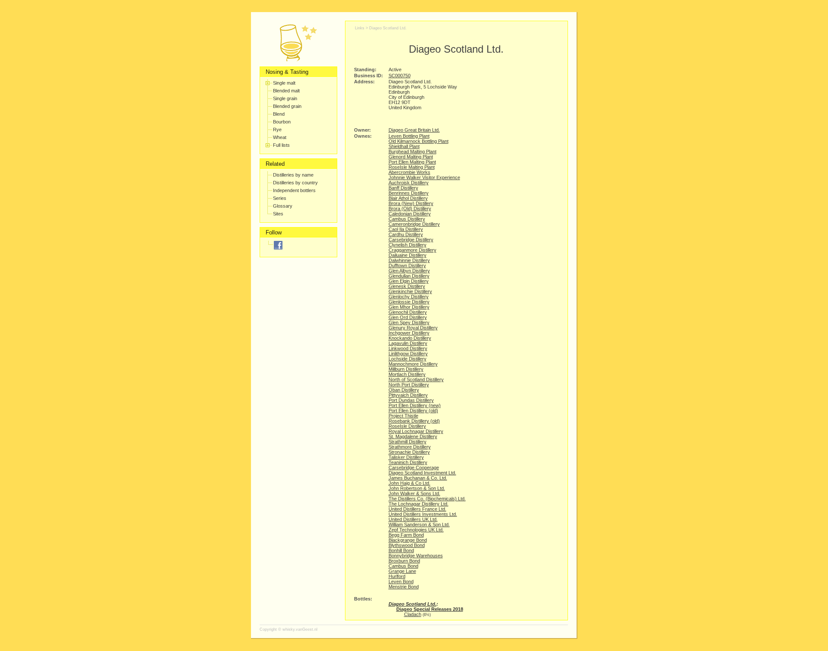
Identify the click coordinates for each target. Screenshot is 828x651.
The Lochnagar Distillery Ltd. (418, 503)
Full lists (281, 145)
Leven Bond (401, 581)
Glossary (282, 206)
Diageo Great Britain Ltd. (414, 130)
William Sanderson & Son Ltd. (419, 524)
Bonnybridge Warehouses (416, 555)
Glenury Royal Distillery (413, 327)
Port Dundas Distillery (411, 400)
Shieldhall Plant (404, 146)
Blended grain (287, 106)
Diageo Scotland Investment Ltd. (422, 472)
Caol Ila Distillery (406, 229)
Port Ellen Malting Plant (412, 161)
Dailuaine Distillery (408, 255)
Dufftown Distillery (407, 265)
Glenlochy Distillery (409, 296)
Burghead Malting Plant (412, 151)
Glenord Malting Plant (411, 156)
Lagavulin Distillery (408, 343)
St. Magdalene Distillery (413, 436)
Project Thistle (403, 415)
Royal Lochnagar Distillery (416, 431)
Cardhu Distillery (406, 234)
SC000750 (400, 75)
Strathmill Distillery (408, 441)
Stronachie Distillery (409, 452)
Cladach (412, 614)
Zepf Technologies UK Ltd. (416, 529)
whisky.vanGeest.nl (299, 629)
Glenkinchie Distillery (410, 291)
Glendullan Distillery (409, 275)
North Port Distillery (409, 384)
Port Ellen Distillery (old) (413, 410)
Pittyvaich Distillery (408, 395)
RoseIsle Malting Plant (412, 167)
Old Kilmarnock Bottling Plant (418, 141)
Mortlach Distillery (407, 374)
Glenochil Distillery (408, 312)
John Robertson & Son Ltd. (417, 488)
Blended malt (286, 90)
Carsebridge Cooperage (414, 467)
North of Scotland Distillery (416, 379)
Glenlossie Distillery (409, 301)
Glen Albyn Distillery (409, 270)
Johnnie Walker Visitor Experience (424, 177)
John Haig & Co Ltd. (409, 483)
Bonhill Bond (401, 550)
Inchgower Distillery (409, 332)
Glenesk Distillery (407, 286)
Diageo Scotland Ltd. (388, 28)
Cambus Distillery (407, 218)
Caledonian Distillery (410, 213)
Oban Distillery (404, 389)
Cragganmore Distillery (412, 250)
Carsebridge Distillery (411, 239)
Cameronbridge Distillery (414, 224)
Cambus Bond (403, 566)
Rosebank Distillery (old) (414, 420)
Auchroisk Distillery (409, 182)
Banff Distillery (403, 187)
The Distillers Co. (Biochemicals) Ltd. (427, 498)
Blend (279, 114)
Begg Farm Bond (406, 534)
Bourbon (282, 121)
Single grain (285, 98)
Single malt (284, 82)
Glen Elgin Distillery (409, 281)
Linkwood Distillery (408, 348)
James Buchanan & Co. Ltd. (418, 477)
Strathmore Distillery (410, 446)
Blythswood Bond (407, 545)
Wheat (279, 137)
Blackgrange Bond (408, 540)
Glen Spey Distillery (409, 322)
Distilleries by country (295, 182)
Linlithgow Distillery (408, 353)
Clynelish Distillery (408, 244)
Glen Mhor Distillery (409, 307)
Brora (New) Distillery (411, 203)
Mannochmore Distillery (413, 364)
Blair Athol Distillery (408, 198)
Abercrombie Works (409, 172)
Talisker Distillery (406, 457)
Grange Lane (402, 571)
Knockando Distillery (410, 338)
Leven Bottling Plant (409, 136)
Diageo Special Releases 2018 (429, 609)
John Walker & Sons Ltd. (414, 493)
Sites (278, 213)
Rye (277, 129)
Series (279, 198)
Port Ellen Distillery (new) (415, 405)
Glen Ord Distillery (408, 317)
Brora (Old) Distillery (410, 208)
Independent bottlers (294, 190)
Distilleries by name (293, 174)
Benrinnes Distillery (409, 193)
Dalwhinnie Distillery (409, 260)
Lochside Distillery (408, 358)
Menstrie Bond (404, 586)
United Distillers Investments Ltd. (423, 514)
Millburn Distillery (406, 369)
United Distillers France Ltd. (417, 509)
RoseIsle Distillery (407, 426)
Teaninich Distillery (408, 462)
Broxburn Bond (404, 560)
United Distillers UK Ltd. (413, 519)
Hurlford (397, 576)
